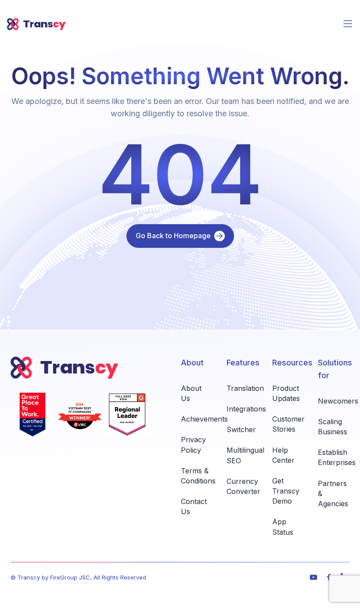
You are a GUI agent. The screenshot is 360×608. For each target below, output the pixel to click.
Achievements (204, 419)
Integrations (246, 408)
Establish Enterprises (337, 457)
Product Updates (286, 393)
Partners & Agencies (333, 493)
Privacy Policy (193, 444)
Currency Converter (243, 486)
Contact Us (194, 506)
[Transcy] (36, 24)
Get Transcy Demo (285, 490)
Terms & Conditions (198, 475)
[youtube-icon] (313, 577)
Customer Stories (288, 424)
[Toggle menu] (347, 23)
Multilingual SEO (245, 455)
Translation (245, 388)
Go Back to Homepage (173, 235)
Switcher (241, 429)
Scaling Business (332, 426)
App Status (282, 526)
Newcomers (338, 401)
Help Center (283, 455)
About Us (191, 393)
